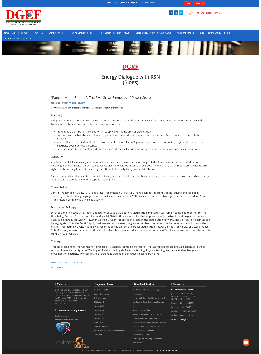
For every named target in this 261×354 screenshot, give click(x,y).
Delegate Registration (141, 310)
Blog (202, 33)
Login (187, 3)
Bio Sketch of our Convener (143, 331)
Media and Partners (185, 33)
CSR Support (99, 302)
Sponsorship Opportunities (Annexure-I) (149, 298)
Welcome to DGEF (20, 33)
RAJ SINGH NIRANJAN (77, 103)
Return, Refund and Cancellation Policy (109, 331)
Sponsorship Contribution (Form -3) (147, 318)
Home (6, 33)
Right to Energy (214, 33)
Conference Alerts (62, 316)
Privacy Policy (99, 323)
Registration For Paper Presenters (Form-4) (149, 323)
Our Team (38, 33)
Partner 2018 (99, 314)
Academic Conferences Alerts (66, 320)
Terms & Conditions (101, 327)
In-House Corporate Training (16, 38)
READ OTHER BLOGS (59, 267)
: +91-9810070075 (206, 13)
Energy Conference (57, 33)
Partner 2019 (99, 318)
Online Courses (100, 298)
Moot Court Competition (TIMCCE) (114, 33)
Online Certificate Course (82, 33)
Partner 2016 (99, 306)
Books (227, 33)
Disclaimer (98, 335)
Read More (60, 303)
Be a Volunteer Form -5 (142, 335)
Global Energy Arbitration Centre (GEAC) (153, 33)
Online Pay (199, 3)
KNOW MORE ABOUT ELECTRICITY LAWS (67, 262)
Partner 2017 (99, 310)
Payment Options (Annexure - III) (146, 327)
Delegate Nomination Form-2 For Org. (147, 314)
